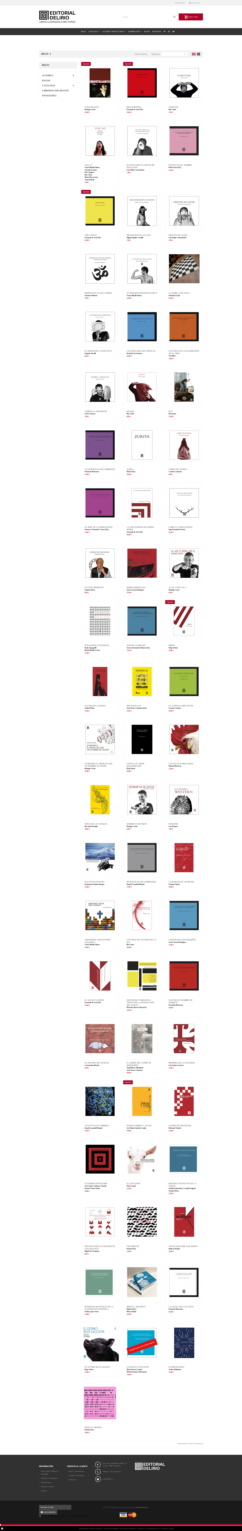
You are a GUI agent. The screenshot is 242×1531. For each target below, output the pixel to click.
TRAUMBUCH (133, 1246)
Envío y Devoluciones (76, 1471)
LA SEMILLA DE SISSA (179, 293)
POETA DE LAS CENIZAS (96, 824)
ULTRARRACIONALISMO (96, 1183)
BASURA (130, 411)
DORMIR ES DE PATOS (137, 824)
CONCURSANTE (92, 107)
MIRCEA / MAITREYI (136, 1307)
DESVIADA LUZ (134, 706)
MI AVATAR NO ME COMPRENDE (141, 882)
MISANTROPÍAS (134, 107)
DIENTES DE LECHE (178, 235)
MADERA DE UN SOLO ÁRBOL (98, 293)
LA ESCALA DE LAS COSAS (181, 1307)
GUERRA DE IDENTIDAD (180, 1126)
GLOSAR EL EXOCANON (138, 1367)
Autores (47, 75)
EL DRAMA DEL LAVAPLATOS (98, 351)
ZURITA (130, 469)
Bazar (46, 80)
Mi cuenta (72, 1480)
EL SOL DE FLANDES (94, 1000)
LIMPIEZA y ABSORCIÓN (96, 411)
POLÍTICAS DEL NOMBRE (180, 165)
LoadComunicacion (141, 1507)
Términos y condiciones (49, 1478)
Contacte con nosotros (76, 1475)
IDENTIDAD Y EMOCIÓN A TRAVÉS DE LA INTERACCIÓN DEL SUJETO (140, 1002)
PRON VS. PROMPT (93, 1427)
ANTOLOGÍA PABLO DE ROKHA (183, 1246)
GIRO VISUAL (91, 235)
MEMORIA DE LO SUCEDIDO (182, 1063)
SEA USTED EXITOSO (94, 882)
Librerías (44, 1491)
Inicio (45, 65)
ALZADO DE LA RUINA (95, 706)
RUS (170, 411)
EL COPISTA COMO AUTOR (181, 706)
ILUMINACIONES (176, 1367)
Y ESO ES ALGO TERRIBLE (97, 1126)
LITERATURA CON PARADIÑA (182, 940)
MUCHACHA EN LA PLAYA (139, 235)
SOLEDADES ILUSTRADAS (97, 645)
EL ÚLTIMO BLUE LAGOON (97, 1367)
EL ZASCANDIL (134, 1183)
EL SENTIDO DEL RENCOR (97, 1063)
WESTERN (173, 824)
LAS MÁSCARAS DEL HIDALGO (141, 351)
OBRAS (172, 645)
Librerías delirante (55, 90)
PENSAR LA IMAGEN (136, 645)
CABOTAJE (173, 107)
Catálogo (48, 85)
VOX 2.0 (88, 165)
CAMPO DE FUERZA (178, 469)
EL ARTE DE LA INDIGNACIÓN (98, 527)
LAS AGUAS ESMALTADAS (181, 764)
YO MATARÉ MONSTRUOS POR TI (142, 293)
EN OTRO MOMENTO (94, 587)
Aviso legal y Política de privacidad (49, 1472)
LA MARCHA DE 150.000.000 (181, 882)
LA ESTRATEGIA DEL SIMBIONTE (100, 469)
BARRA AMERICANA (136, 587)
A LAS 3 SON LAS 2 (177, 587)
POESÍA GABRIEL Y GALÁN (139, 1126)
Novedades (49, 95)
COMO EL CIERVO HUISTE (181, 527)
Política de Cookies (47, 1487)
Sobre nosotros (46, 1482)
